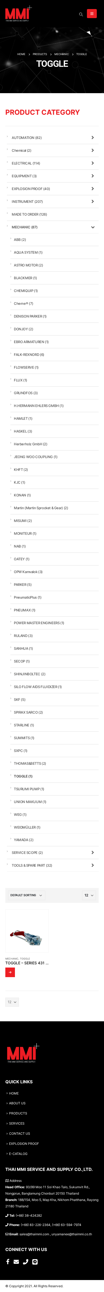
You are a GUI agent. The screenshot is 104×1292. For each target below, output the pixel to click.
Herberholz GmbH (30, 444)
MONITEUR (25, 533)
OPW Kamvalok (28, 572)
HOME (14, 1093)
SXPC (20, 750)
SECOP (22, 661)
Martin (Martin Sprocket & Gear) (41, 508)
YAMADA (23, 840)
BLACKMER (25, 278)
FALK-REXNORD (29, 354)
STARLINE (24, 725)
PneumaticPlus (27, 597)
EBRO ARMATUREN (31, 342)
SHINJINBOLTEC (29, 674)
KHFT (21, 469)
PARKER (22, 584)
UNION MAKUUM (30, 802)
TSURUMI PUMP (29, 789)
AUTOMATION (27, 137)
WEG (20, 814)
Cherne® (23, 303)
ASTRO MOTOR (28, 265)
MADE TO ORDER (29, 214)
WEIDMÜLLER (27, 827)
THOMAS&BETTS (30, 763)
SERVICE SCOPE (27, 852)
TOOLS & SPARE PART (32, 865)
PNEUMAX (24, 610)
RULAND (23, 635)
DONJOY (23, 329)
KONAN (22, 495)
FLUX (20, 380)
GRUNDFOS (26, 393)
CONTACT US (19, 1133)
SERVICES (17, 1123)
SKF (19, 699)
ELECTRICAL (26, 163)
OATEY (22, 559)
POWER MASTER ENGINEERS (39, 623)
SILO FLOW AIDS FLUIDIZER (38, 687)
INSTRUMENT (27, 201)
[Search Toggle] (81, 14)
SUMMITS (24, 738)
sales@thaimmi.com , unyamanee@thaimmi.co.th (55, 1234)
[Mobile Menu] (92, 13)
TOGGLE (25, 958)
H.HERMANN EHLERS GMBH (38, 406)
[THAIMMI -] (18, 13)
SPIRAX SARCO (28, 712)
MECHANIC (11, 958)
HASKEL (23, 431)
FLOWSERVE (26, 367)
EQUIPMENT (24, 176)
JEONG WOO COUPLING (35, 457)
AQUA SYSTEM (28, 252)
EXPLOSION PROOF (31, 189)
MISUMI (23, 521)
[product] (27, 931)
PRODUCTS (18, 1113)
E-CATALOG (18, 1154)
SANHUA (23, 648)
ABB (20, 239)
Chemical (21, 150)
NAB (20, 546)
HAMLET (23, 418)
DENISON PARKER (30, 316)
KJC (19, 482)
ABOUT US (17, 1103)
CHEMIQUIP (26, 291)
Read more (10, 972)
